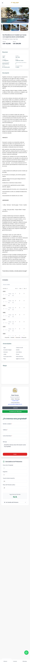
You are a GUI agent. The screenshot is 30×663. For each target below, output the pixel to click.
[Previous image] (3, 15)
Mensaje (5, 441)
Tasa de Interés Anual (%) (9, 478)
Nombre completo (7, 423)
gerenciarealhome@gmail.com (15, 404)
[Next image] (26, 15)
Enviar (15, 454)
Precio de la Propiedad (8, 465)
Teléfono (5, 429)
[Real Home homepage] (15, 3)
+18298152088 (15, 400)
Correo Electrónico (7, 435)
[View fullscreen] (26, 20)
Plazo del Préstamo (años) (9, 484)
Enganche (5, 471)
